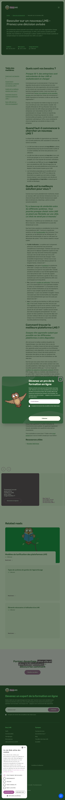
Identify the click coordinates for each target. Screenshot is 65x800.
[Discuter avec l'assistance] (61, 796)
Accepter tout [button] (8, 792)
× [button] (24, 747)
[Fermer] (60, 379)
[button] (14, 796)
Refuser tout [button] (20, 792)
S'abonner (44, 418)
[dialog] (14, 771)
